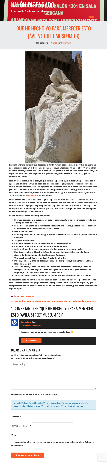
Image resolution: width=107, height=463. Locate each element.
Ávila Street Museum (24, 296)
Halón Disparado (32, 4)
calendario (33, 195)
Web (13, 435)
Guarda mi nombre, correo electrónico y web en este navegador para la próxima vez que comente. (53, 444)
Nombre (16, 416)
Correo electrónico (21, 426)
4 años (54, 43)
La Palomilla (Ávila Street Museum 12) (30, 301)
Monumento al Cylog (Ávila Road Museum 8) (74, 301)
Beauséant (26, 322)
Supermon (66, 43)
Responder (31, 340)
